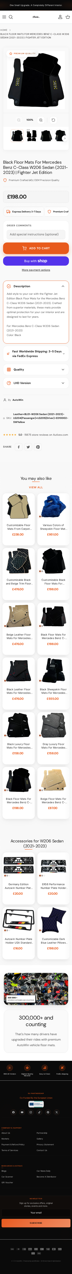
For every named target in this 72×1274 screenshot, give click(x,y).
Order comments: (19, 225)
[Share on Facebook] (18, 447)
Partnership (42, 1133)
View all (36, 487)
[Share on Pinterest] (38, 447)
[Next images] (65, 138)
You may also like (36, 478)
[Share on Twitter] (28, 447)
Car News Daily (43, 1171)
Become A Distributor (46, 1176)
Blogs (4, 1171)
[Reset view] (53, 120)
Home (3, 30)
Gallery (40, 1139)
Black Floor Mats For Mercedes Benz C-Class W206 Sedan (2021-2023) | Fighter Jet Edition (34, 36)
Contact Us (42, 1150)
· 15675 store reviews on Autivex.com (43, 434)
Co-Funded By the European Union (36, 1098)
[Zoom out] (19, 120)
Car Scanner (7, 1176)
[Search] (12, 17)
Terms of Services (10, 1150)
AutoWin (19, 1261)
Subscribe (36, 1223)
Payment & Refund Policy (13, 1144)
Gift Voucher (7, 1182)
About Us (6, 1133)
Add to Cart (39, 248)
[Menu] (4, 17)
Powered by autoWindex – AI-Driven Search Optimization (42, 1261)
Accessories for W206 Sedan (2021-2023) (37, 843)
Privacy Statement (45, 1144)
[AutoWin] (36, 17)
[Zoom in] (41, 120)
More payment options (36, 270)
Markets (5, 1139)
